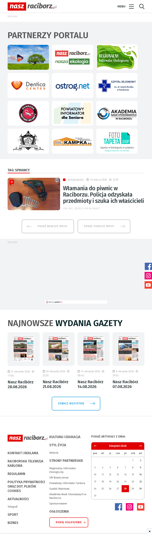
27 (118, 488)
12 (110, 474)
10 (95, 474)
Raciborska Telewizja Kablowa (25, 463)
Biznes (13, 523)
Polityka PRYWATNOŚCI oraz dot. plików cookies (26, 486)
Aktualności (76, 179)
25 (103, 488)
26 (110, 488)
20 (118, 481)
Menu (121, 6)
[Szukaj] (141, 6)
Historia (53, 452)
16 (140, 474)
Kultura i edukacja (64, 437)
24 (95, 488)
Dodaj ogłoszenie (69, 522)
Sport (13, 515)
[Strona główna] (32, 6)
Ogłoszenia (59, 511)
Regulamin (16, 474)
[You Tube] (140, 507)
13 (118, 474)
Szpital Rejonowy (59, 488)
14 (125, 474)
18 (103, 481)
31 (95, 495)
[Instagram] (129, 507)
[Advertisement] (76, 274)
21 (125, 481)
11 (103, 474)
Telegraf (12, 506)
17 (95, 481)
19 (110, 481)
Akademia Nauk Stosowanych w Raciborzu (67, 496)
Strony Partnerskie (66, 461)
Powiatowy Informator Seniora (67, 483)
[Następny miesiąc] (95, 446)
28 (125, 488)
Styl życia (57, 445)
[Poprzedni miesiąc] (140, 446)
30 (140, 488)
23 (140, 481)
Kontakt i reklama (23, 453)
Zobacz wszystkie (71, 403)
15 (133, 474)
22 (133, 481)
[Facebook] (118, 507)
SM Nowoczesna (58, 477)
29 (133, 488)
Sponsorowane (58, 503)
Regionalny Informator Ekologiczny (62, 470)
